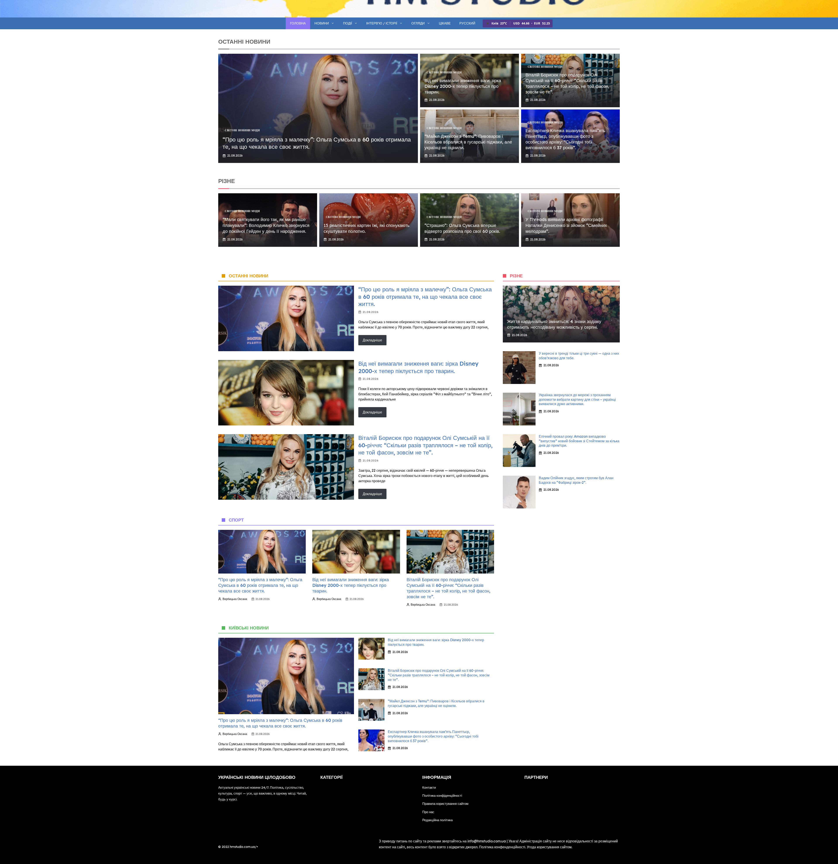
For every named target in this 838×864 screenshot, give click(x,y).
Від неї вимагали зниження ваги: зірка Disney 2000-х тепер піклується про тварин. (462, 86)
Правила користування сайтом (445, 804)
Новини (321, 23)
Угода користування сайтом (549, 847)
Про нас (428, 812)
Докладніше (372, 340)
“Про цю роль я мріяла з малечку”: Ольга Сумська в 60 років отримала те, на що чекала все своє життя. (425, 297)
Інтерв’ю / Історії (381, 23)
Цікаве (445, 23)
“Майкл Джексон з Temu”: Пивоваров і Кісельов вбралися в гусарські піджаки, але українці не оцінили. (468, 141)
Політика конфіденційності (442, 795)
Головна (298, 23)
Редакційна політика (437, 820)
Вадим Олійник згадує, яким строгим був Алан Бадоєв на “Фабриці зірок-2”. (576, 480)
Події (347, 23)
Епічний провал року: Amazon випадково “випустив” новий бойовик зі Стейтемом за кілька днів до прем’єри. (579, 441)
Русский (467, 23)
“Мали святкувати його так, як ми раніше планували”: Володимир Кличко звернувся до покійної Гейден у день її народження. (266, 225)
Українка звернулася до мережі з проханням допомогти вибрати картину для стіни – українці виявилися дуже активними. (577, 399)
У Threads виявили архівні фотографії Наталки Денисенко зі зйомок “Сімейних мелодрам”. (566, 225)
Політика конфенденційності (502, 847)
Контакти (429, 787)
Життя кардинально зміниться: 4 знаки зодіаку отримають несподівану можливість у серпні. (554, 324)
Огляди (418, 23)
